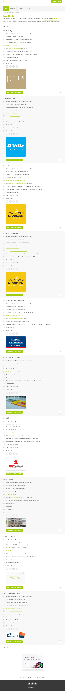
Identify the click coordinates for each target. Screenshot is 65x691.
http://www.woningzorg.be (16, 318)
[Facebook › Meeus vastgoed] (10, 569)
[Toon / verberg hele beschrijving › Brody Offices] (32, 500)
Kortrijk (16, 599)
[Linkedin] (35, 683)
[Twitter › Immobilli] (7, 453)
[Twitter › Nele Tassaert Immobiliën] (7, 629)
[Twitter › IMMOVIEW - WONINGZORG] (7, 333)
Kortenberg (17, 104)
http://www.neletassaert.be (16, 611)
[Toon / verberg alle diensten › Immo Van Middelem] (32, 257)
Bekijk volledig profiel (14, 92)
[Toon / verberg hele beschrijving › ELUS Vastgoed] (32, 51)
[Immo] (6, 8)
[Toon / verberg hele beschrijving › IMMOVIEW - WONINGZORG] (32, 321)
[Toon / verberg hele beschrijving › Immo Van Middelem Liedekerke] (32, 186)
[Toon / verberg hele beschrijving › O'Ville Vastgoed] (32, 119)
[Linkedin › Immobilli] (13, 453)
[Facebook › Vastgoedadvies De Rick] (10, 393)
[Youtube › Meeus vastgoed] (17, 569)
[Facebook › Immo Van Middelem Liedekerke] (10, 201)
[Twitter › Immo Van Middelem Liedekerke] (7, 201)
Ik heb (56, 1)
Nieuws (12, 8)
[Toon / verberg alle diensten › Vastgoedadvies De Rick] (32, 381)
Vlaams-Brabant (9, 104)
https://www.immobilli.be (15, 435)
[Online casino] (33, 654)
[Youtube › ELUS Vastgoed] (17, 66)
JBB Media (31, 687)
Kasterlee (14, 36)
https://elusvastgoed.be (15, 48)
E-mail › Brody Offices (11, 494)
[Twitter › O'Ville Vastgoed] (7, 134)
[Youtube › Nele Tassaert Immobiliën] (17, 629)
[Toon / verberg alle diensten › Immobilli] (32, 441)
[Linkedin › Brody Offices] (13, 515)
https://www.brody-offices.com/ (17, 497)
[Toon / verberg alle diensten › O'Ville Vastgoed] (32, 122)
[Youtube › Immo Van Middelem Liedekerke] (17, 201)
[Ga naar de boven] (60, 92)
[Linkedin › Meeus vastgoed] (13, 569)
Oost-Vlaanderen (10, 363)
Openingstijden (10, 124)
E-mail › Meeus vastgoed (11, 550)
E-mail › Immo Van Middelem (12, 248)
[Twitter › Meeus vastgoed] (7, 569)
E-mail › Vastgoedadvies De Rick (13, 372)
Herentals (14, 542)
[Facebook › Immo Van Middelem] (10, 269)
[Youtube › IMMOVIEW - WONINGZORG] (17, 333)
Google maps (21, 36)
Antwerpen (8, 36)
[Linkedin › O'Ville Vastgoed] (13, 134)
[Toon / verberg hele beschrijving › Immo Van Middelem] (32, 254)
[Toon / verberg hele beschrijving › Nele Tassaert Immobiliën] (32, 614)
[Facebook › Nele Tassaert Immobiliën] (10, 629)
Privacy (35, 687)
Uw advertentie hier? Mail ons (32, 669)
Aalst (16, 363)
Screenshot (25, 48)
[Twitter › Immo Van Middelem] (7, 269)
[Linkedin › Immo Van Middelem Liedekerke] (13, 201)
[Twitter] (29, 683)
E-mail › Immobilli (10, 432)
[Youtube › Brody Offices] (17, 515)
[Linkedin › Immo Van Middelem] (13, 269)
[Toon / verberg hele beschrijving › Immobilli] (32, 438)
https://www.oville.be (15, 116)
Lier (13, 424)
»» (13, 26)
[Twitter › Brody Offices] (7, 515)
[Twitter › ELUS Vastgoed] (7, 66)
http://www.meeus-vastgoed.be (17, 553)
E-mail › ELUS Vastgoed (11, 45)
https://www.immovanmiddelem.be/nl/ (18, 251)
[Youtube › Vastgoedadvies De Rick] (17, 393)
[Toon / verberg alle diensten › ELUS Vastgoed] (32, 54)
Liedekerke (17, 171)
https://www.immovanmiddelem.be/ (18, 183)
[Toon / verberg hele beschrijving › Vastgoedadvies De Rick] (32, 378)
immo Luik (54, 18)
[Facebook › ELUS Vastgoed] (10, 66)
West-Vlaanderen (10, 599)
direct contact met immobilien (51, 20)
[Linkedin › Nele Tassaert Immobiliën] (13, 629)
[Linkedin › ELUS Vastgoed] (13, 66)
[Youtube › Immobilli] (17, 453)
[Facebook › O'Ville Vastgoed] (10, 134)
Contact (29, 8)
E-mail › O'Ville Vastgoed (11, 113)
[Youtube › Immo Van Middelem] (17, 269)
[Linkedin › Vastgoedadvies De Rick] (13, 393)
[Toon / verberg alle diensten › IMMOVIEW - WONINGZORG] (32, 324)
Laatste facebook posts (21, 60)
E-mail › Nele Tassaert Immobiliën (13, 608)
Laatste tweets (10, 60)
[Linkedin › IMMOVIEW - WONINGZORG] (13, 333)
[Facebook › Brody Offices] (10, 515)
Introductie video (10, 509)
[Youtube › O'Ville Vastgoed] (17, 134)
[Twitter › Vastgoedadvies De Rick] (7, 393)
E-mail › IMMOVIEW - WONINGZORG (15, 315)
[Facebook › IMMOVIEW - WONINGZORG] (10, 333)
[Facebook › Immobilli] (10, 453)
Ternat (16, 239)
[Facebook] (32, 683)
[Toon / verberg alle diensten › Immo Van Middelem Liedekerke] (32, 189)
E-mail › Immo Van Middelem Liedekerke (15, 180)
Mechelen (14, 306)
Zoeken (20, 8)
